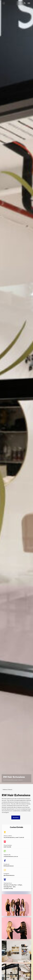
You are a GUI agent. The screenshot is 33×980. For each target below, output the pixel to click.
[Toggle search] (24, 3)
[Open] (29, 3)
